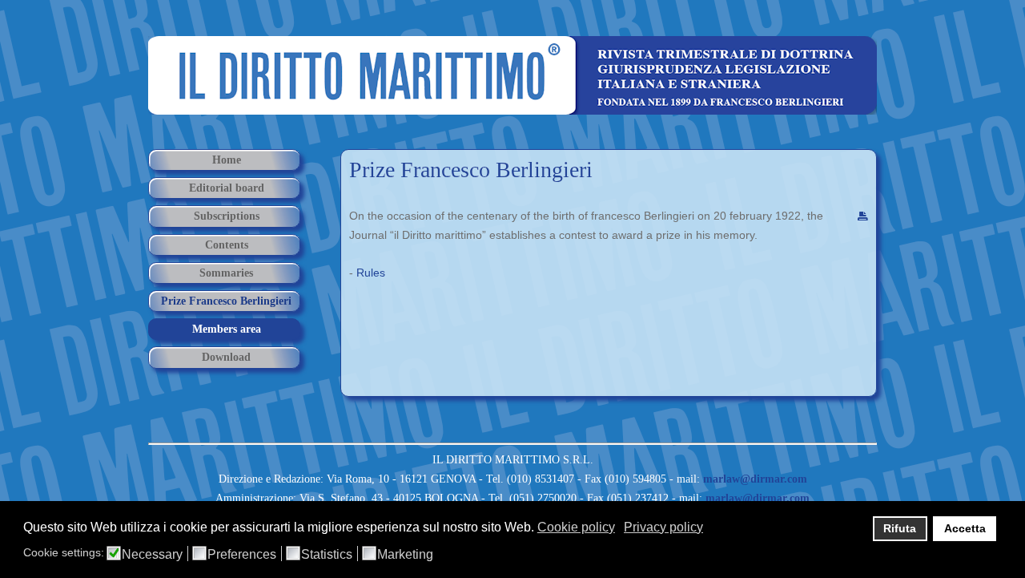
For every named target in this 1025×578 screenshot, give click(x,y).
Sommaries (226, 273)
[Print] (863, 217)
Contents (226, 245)
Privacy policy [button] (663, 527)
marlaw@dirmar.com (755, 479)
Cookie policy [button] (576, 527)
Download (226, 357)
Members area (226, 329)
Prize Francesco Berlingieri (471, 169)
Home (226, 160)
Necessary (152, 554)
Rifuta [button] (899, 528)
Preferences (241, 554)
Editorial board (226, 188)
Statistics (326, 554)
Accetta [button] (965, 528)
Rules (370, 272)
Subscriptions (226, 216)
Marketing (405, 554)
